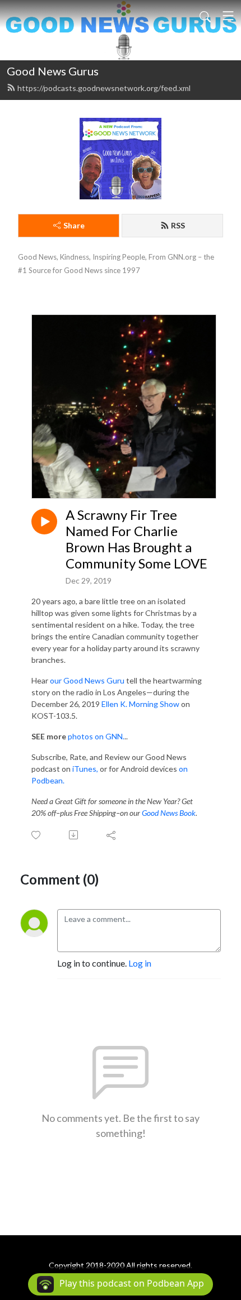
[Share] (111, 835)
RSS (178, 225)
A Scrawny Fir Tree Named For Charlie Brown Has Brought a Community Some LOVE (136, 539)
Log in (139, 963)
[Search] (205, 15)
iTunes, (85, 768)
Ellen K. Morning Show (140, 704)
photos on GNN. (96, 736)
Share (74, 225)
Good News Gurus (53, 71)
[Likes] (36, 835)
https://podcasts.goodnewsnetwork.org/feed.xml (104, 88)
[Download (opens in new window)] (74, 834)
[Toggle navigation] (228, 15)
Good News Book (169, 813)
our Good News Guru (87, 680)
